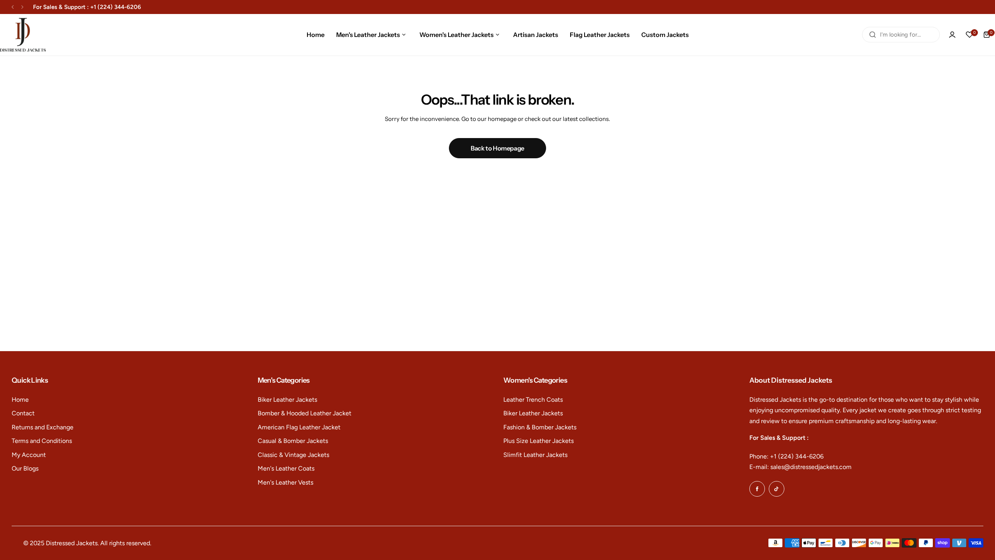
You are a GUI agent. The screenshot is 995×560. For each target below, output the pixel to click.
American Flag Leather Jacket (299, 427)
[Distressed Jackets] (23, 35)
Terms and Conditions (42, 440)
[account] (952, 34)
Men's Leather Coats (286, 468)
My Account (29, 454)
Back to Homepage (497, 148)
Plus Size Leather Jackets (538, 440)
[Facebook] (757, 489)
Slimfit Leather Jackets (535, 454)
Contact (23, 413)
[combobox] (901, 34)
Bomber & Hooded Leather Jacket (304, 413)
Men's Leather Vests (285, 482)
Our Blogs (25, 468)
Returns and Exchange (42, 427)
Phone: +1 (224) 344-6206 (786, 456)
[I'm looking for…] (872, 34)
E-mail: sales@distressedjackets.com (800, 467)
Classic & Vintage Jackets (293, 454)
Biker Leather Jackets (287, 399)
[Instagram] (776, 489)
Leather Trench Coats (533, 399)
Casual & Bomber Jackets (293, 440)
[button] (13, 7)
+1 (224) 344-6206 (115, 7)
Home (20, 399)
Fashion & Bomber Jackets (539, 427)
